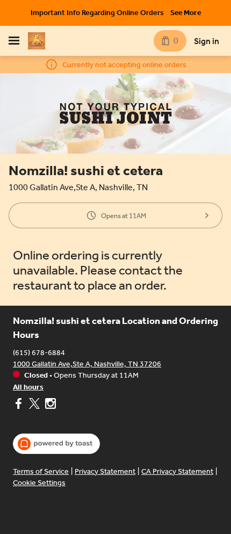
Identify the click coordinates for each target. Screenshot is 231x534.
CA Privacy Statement (177, 471)
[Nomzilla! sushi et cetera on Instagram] (49, 405)
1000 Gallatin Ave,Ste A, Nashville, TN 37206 (87, 364)
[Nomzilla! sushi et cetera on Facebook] (19, 405)
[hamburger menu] (14, 41)
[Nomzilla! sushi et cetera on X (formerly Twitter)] (34, 405)
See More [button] (185, 12)
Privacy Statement (105, 471)
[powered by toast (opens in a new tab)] (56, 443)
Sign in (206, 41)
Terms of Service (41, 471)
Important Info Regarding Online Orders (97, 12)
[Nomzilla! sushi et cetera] (36, 40)
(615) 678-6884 (39, 352)
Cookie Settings (39, 482)
